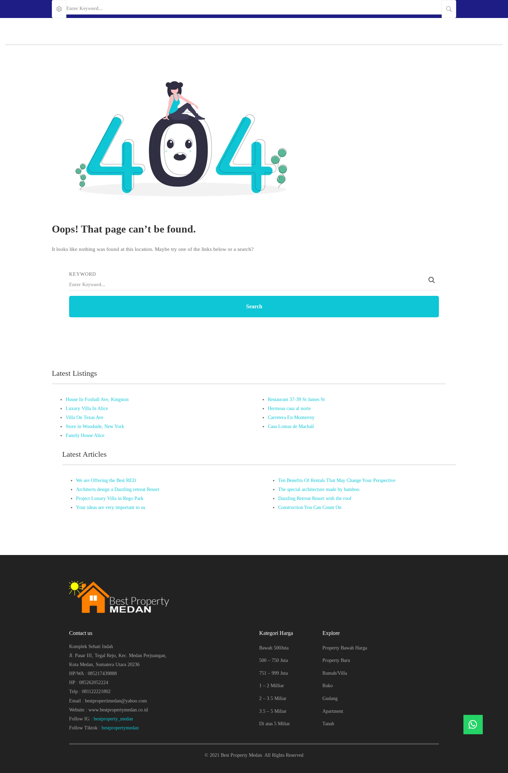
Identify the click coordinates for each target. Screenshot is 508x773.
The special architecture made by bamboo (318, 489)
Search (254, 306)
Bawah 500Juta (274, 648)
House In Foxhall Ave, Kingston (97, 399)
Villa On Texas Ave (84, 417)
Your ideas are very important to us (110, 507)
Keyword (82, 274)
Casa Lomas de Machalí (291, 426)
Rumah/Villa (334, 673)
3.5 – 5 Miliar (272, 711)
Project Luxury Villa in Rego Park (109, 498)
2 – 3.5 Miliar (272, 698)
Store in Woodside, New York (95, 426)
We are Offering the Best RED (106, 480)
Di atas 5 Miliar (274, 723)
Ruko (327, 685)
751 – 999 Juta (273, 673)
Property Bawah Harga (344, 648)
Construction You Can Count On (309, 507)
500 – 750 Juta (273, 660)
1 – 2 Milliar (271, 685)
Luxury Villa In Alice (87, 408)
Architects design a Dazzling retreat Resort (117, 489)
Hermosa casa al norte (289, 408)
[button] (473, 724)
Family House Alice (85, 435)
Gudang (330, 698)
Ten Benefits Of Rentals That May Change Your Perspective (336, 480)
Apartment (332, 711)
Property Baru (336, 660)
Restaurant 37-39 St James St (296, 399)
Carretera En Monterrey (291, 417)
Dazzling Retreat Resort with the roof (314, 498)
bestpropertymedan (120, 727)
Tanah (328, 723)
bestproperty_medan (113, 718)
